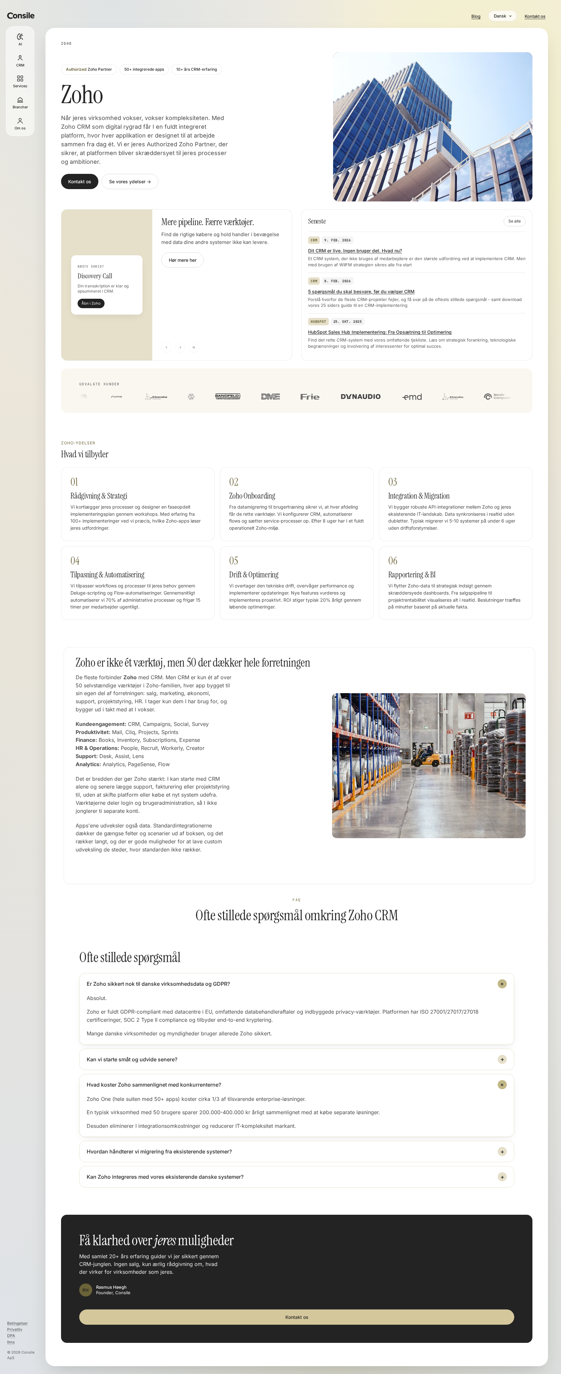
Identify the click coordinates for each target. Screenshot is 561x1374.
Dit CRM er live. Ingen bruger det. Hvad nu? (355, 250)
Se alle (514, 221)
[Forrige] (166, 347)
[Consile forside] (20, 15)
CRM (20, 65)
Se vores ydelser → (130, 181)
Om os (20, 128)
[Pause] (194, 347)
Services (20, 86)
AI (20, 44)
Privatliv (14, 1329)
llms (11, 1342)
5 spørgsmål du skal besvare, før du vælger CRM (361, 291)
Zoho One (99, 1099)
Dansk (500, 15)
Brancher (20, 107)
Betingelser (17, 1323)
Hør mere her (182, 260)
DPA (11, 1335)
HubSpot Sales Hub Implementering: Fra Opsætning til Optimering (380, 332)
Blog (475, 16)
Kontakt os (535, 16)
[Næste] (180, 347)
